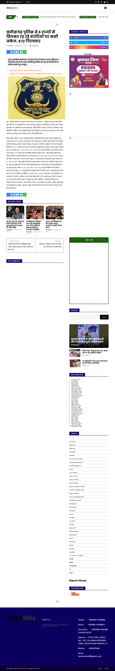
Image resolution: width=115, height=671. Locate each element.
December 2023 (76, 426)
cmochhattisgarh (75, 500)
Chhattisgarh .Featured (15, 17)
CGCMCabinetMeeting (76, 462)
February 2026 (76, 388)
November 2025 (76, 393)
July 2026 (74, 381)
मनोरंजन (71, 573)
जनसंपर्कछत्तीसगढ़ (73, 566)
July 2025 (74, 399)
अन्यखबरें (71, 559)
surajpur (72, 552)
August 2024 (75, 415)
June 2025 (74, 400)
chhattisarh (73, 476)
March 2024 (75, 422)
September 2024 (77, 413)
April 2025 (74, 403)
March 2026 (75, 387)
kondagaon (73, 535)
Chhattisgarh (73, 479)
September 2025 (77, 396)
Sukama (71, 548)
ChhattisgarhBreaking (76, 497)
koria (71, 538)
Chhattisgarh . (74, 483)
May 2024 (74, 419)
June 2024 (74, 418)
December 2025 (76, 391)
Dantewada (73, 507)
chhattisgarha (74, 493)
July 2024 (74, 416)
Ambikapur (72, 445)
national (72, 541)
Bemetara (72, 448)
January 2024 (75, 425)
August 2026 (75, 379)
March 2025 (75, 404)
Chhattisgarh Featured (76, 490)
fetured (71, 524)
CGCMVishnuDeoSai (75, 466)
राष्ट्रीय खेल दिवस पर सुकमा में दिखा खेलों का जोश (96, 17)
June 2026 (74, 382)
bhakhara (72, 452)
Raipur (71, 545)
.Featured (72, 441)
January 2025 (75, 407)
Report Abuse (77, 580)
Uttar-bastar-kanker (76, 555)
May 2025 (74, 402)
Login (100, 668)
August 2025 (75, 397)
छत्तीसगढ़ (71, 562)
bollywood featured (75, 459)
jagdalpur (72, 528)
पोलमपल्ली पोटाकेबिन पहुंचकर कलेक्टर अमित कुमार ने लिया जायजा (42, 17)
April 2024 (74, 421)
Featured (35, 46)
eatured (71, 517)
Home (28, 2)
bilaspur (72, 455)
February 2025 (76, 406)
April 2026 (74, 385)
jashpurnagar (73, 531)
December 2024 (76, 409)
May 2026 (74, 384)
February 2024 (76, 424)
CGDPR (71, 469)
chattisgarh (73, 472)
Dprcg (71, 514)
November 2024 (76, 410)
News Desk (75, 595)
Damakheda (72, 504)
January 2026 (75, 390)
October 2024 (76, 412)
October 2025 (76, 394)
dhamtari (72, 510)
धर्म (70, 569)
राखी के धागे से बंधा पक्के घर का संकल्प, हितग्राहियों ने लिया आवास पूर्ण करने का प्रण (35, 74)
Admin (73, 593)
